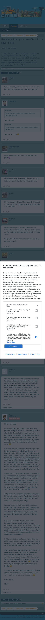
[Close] (41, 266)
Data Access (22, 354)
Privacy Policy (35, 354)
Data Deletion (10, 354)
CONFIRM (14, 346)
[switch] (36, 310)
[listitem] (22, 305)
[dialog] (22, 310)
